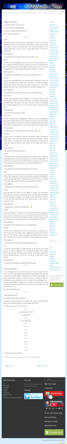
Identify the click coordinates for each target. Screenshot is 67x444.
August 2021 (53, 60)
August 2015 (53, 221)
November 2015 (54, 215)
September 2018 (54, 139)
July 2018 (52, 143)
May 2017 (52, 174)
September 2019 (54, 112)
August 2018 (53, 141)
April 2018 (52, 150)
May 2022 (52, 40)
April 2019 (52, 123)
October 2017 (53, 163)
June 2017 (52, 172)
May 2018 (52, 148)
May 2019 (52, 121)
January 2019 (53, 130)
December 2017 (54, 159)
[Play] (47, 408)
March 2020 (53, 98)
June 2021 (52, 65)
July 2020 (52, 89)
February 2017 (54, 181)
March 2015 (53, 233)
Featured (52, 256)
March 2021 (53, 72)
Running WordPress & (48, 440)
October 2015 (53, 217)
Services (52, 265)
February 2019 (54, 127)
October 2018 (53, 136)
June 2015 (52, 226)
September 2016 (54, 192)
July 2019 (52, 116)
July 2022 (52, 36)
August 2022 (53, 34)
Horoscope (53, 261)
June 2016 (52, 199)
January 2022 (53, 49)
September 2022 (54, 31)
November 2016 (54, 188)
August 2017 (53, 168)
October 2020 (53, 83)
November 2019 (54, 107)
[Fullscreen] (62, 408)
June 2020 (52, 92)
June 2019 (52, 119)
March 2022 (53, 45)
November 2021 (54, 54)
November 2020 (54, 81)
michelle (38, 357)
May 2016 (52, 201)
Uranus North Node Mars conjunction (12, 397)
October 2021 (53, 56)
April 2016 (52, 203)
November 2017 (54, 161)
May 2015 (52, 228)
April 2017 (52, 177)
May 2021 (52, 67)
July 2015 (52, 224)
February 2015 (54, 235)
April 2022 (52, 43)
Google (52, 258)
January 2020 (53, 103)
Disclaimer (53, 254)
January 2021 (53, 76)
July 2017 (52, 170)
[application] (54, 404)
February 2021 (54, 74)
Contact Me (53, 252)
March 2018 (53, 152)
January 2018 (53, 156)
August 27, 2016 (42, 366)
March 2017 (53, 179)
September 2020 (54, 85)
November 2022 (54, 27)
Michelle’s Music (54, 263)
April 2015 (52, 230)
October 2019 (53, 110)
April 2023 (52, 25)
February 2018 (54, 154)
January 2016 (53, 210)
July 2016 (52, 197)
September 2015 (54, 219)
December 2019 (54, 105)
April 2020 (52, 96)
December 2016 (54, 186)
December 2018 (54, 132)
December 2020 (54, 78)
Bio (51, 250)
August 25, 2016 (8, 366)
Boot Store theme (59, 440)
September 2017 (54, 165)
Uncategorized (20, 357)
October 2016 (53, 190)
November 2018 (54, 134)
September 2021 (54, 58)
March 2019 (53, 125)
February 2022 (54, 47)
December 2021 (54, 51)
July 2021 (52, 63)
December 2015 (54, 212)
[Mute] (59, 408)
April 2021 (52, 69)
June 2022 (52, 38)
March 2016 (53, 206)
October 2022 (53, 29)
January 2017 (53, 183)
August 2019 (53, 114)
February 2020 (54, 101)
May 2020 (52, 94)
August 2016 (53, 195)
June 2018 (52, 145)
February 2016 (54, 208)
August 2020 (53, 87)
